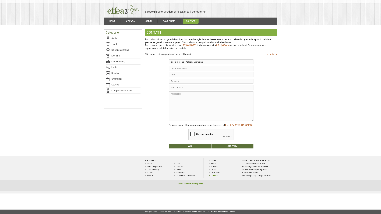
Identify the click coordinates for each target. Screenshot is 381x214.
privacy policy (256, 175)
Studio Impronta (196, 184)
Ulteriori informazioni (219, 212)
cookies (267, 175)
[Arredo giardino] (123, 15)
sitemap (245, 175)
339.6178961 (190, 45)
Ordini (148, 21)
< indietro (272, 54)
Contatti (191, 21)
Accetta (232, 212)
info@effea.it (222, 45)
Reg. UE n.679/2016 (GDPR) (238, 125)
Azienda (130, 21)
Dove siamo (169, 21)
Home (112, 21)
